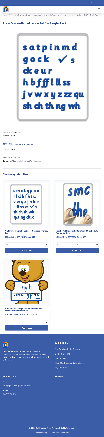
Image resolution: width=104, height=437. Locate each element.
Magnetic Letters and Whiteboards (47, 15)
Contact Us (60, 358)
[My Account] (99, 2)
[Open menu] (99, 9)
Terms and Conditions (59, 433)
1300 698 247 (9, 393)
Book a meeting (62, 354)
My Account (61, 367)
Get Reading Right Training (67, 349)
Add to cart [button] (27, 250)
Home (5, 15)
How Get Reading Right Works (69, 363)
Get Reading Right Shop (20, 15)
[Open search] (92, 2)
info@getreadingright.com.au (17, 385)
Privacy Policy (41, 433)
